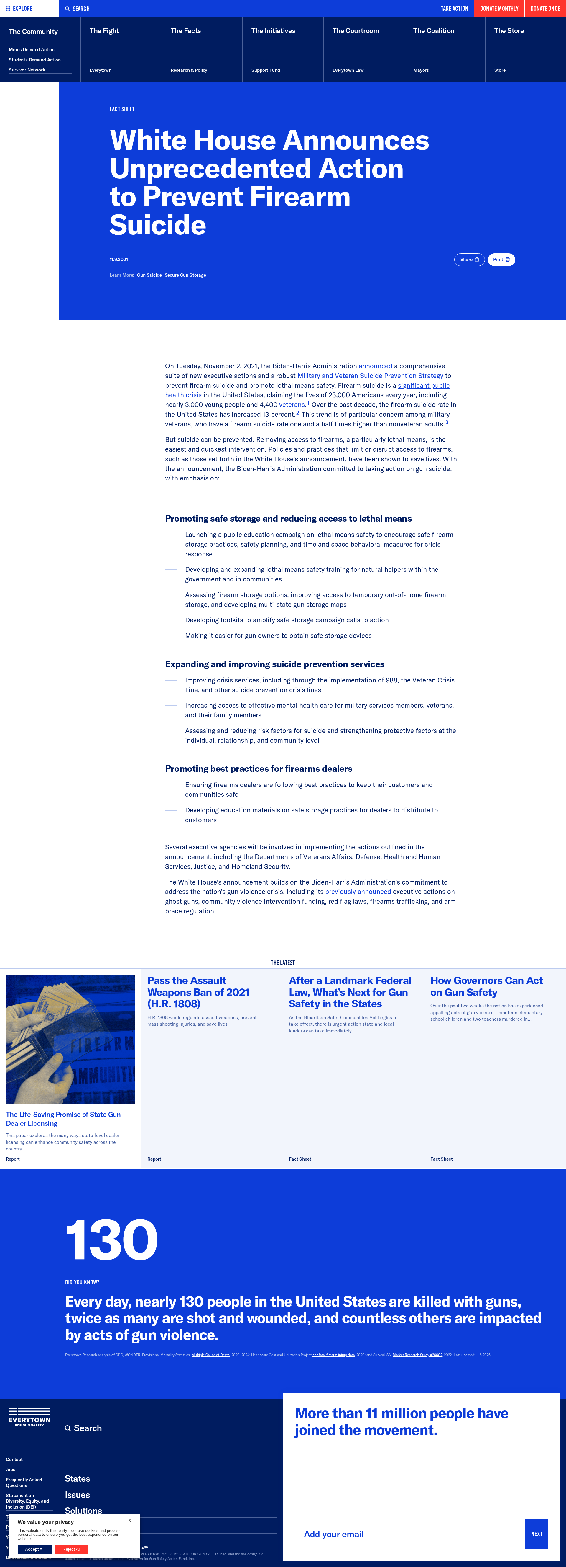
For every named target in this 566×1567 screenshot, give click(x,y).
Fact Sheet (122, 109)
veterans (292, 404)
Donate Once (545, 8)
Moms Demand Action (32, 49)
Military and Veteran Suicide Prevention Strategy (370, 375)
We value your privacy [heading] (46, 1522)
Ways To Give (91, 1526)
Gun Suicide (149, 275)
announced (375, 365)
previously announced (358, 891)
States (77, 1478)
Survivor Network (27, 70)
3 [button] (446, 422)
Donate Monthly (499, 8)
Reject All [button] (71, 1549)
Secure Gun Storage (185, 275)
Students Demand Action (35, 60)
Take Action (454, 8)
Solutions (83, 1510)
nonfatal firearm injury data (333, 1355)
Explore (22, 8)
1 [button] (308, 403)
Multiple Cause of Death (211, 1355)
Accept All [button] (34, 1549)
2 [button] (297, 412)
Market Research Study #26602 (417, 1355)
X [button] (130, 1520)
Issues (77, 1494)
